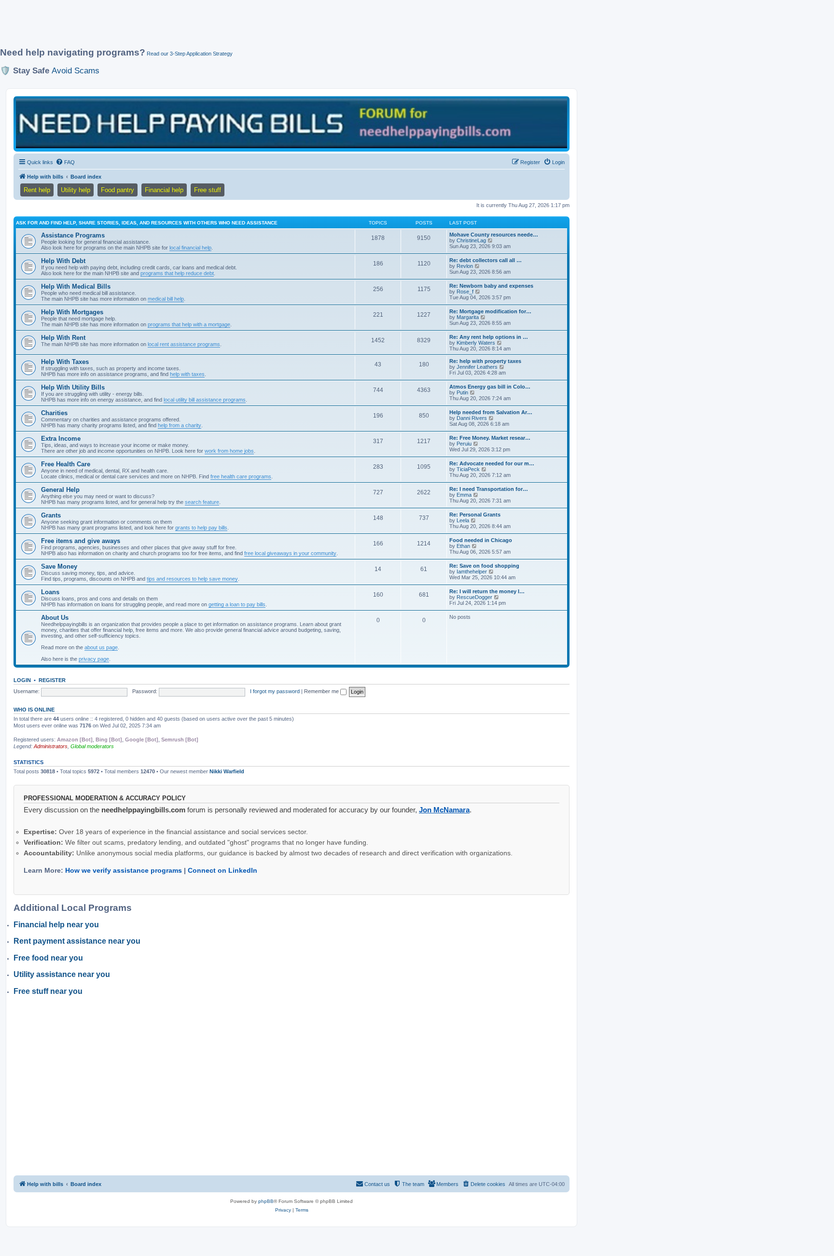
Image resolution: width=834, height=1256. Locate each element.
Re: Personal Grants (474, 514)
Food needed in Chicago (480, 540)
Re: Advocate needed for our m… (491, 463)
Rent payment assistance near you (77, 941)
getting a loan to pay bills (236, 604)
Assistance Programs (73, 235)
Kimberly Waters (476, 343)
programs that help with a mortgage (189, 324)
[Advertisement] (234, 27)
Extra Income (61, 438)
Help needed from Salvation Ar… (490, 412)
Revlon (465, 266)
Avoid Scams (75, 70)
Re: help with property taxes (485, 361)
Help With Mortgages (72, 312)
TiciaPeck (468, 469)
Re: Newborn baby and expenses (491, 286)
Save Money (59, 566)
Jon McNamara (444, 810)
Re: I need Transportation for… (488, 489)
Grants (51, 515)
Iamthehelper (472, 571)
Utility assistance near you (62, 974)
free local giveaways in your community (290, 553)
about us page (101, 647)
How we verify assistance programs (123, 870)
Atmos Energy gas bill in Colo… (489, 387)
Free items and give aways (80, 540)
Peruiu (464, 444)
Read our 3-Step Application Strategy (190, 53)
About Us (55, 617)
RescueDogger (474, 597)
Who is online (34, 709)
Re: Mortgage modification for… (490, 311)
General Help (60, 489)
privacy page (94, 659)
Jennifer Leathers (477, 367)
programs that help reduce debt (177, 273)
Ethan (463, 546)
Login (22, 680)
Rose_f (465, 291)
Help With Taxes (65, 361)
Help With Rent (63, 337)
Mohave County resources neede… (493, 234)
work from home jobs (229, 451)
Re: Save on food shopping (484, 566)
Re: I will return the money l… (487, 591)
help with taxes (187, 374)
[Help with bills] (291, 123)
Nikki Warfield (226, 771)
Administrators (51, 746)
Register (52, 680)
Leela (463, 520)
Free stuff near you (48, 991)
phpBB (266, 1201)
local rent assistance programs (184, 344)
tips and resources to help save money (192, 579)
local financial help (190, 248)
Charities (54, 413)
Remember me (322, 691)
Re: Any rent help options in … (488, 337)
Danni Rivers (472, 418)
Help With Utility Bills (73, 387)
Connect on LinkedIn (222, 870)
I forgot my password (275, 691)
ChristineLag (471, 240)
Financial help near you (56, 925)
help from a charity (179, 425)
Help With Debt (63, 261)
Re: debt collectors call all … (485, 260)
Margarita (468, 317)
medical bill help (166, 299)
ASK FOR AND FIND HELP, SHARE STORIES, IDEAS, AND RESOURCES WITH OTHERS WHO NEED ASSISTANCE (147, 222)
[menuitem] (65, 162)
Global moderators (92, 746)
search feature (202, 502)
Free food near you (48, 958)
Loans (50, 592)
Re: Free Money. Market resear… (489, 438)
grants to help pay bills (201, 527)
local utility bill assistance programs (205, 400)
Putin (462, 392)
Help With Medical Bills (76, 286)
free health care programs (240, 476)
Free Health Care (65, 464)
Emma (464, 495)
